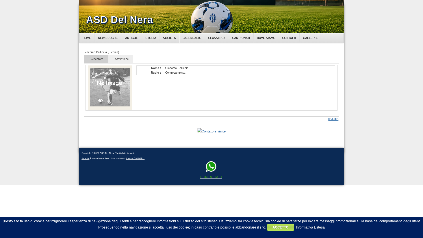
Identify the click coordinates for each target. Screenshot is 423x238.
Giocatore (97, 59)
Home (87, 38)
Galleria (310, 38)
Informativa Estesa (310, 227)
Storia (150, 38)
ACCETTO (281, 227)
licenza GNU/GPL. (135, 158)
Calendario (192, 38)
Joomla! (85, 158)
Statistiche (122, 59)
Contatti (289, 38)
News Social (108, 38)
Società (169, 38)
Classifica (216, 38)
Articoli (132, 38)
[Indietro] (333, 119)
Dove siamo (266, 38)
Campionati (241, 38)
